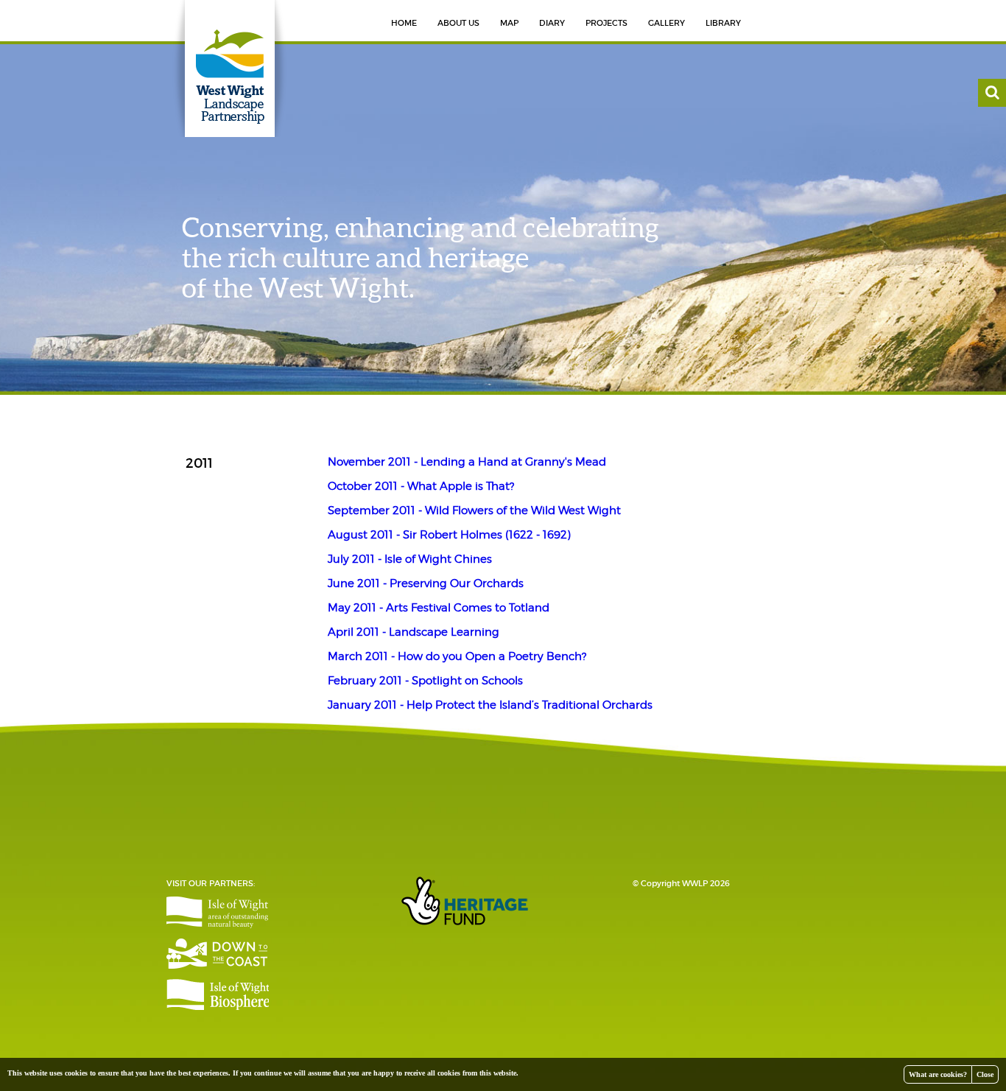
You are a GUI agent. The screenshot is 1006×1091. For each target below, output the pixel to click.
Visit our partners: (210, 883)
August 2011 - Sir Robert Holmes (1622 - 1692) (449, 534)
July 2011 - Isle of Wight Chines (410, 559)
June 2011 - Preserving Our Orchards (426, 583)
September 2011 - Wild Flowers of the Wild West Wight (474, 510)
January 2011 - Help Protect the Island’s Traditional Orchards (490, 705)
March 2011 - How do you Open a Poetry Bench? (457, 656)
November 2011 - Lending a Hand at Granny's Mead (467, 462)
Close (985, 1074)
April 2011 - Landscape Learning (413, 632)
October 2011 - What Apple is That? (421, 486)
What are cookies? (938, 1074)
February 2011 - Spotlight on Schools (425, 680)
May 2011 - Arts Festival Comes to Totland (438, 607)
